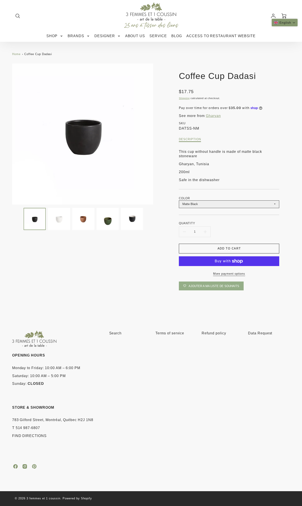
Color (184, 198)
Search (115, 333)
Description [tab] (190, 139)
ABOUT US (135, 36)
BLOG (176, 36)
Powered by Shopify (77, 498)
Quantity (187, 223)
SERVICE (158, 36)
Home (16, 54)
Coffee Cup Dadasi (38, 54)
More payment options (229, 273)
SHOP (51, 36)
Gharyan (213, 116)
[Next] (156, 134)
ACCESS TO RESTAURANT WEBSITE (221, 36)
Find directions (29, 436)
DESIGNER (104, 36)
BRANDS (76, 36)
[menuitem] (54, 36)
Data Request (260, 333)
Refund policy (214, 333)
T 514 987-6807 (26, 428)
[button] (285, 22)
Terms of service (169, 333)
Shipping (184, 98)
